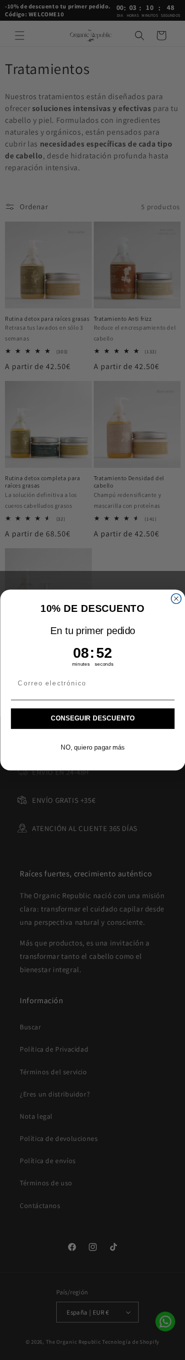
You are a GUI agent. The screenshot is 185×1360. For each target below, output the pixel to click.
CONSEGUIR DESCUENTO (92, 718)
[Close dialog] (176, 599)
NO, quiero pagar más (93, 747)
